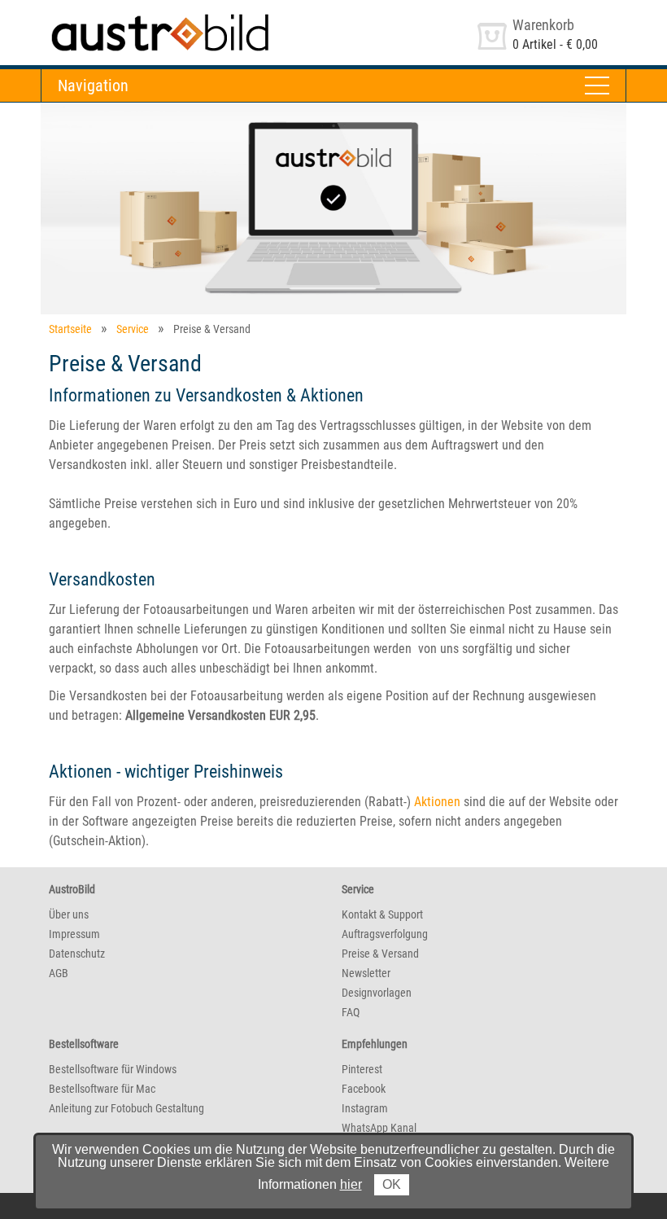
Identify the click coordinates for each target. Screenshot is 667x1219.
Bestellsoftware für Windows (113, 1069)
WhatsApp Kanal (379, 1127)
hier (351, 1184)
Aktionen (437, 801)
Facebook (364, 1088)
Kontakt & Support (382, 914)
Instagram (365, 1108)
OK (391, 1184)
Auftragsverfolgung (385, 934)
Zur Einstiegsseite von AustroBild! (129, 15)
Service (132, 328)
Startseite (70, 328)
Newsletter (366, 973)
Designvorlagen (377, 992)
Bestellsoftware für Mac (102, 1088)
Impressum (74, 934)
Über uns (69, 914)
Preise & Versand (380, 953)
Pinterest (362, 1069)
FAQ (351, 1012)
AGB (58, 973)
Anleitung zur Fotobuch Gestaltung (126, 1108)
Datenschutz (77, 953)
